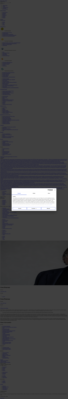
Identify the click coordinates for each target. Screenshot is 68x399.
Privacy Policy (48, 205)
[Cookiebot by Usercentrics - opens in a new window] (48, 190)
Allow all (48, 208)
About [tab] (49, 193)
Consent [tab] (19, 193)
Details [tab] (34, 193)
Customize (33, 208)
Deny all (19, 208)
